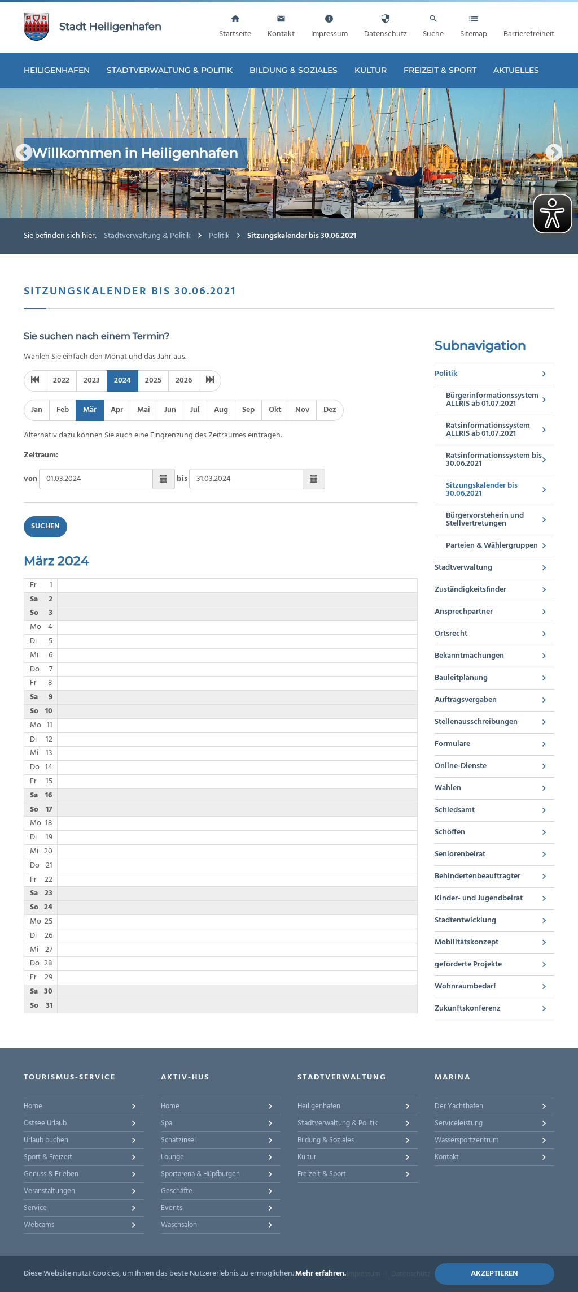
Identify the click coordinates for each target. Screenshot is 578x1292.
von (30, 478)
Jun (170, 410)
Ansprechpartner (464, 611)
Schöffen (450, 832)
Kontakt (447, 1157)
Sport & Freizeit (48, 1157)
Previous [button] (24, 153)
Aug (221, 410)
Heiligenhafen (57, 70)
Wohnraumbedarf (465, 986)
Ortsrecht (451, 633)
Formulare (452, 744)
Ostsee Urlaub (45, 1123)
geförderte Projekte (468, 964)
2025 (153, 380)
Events (171, 1208)
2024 (122, 380)
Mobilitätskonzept (466, 942)
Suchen (45, 526)
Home (33, 1106)
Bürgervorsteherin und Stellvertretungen (485, 519)
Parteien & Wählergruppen (492, 545)
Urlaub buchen (46, 1140)
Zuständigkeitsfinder (470, 589)
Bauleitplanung (461, 677)
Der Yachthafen (459, 1106)
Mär (90, 410)
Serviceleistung (459, 1123)
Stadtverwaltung (463, 567)
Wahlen (448, 788)
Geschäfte (176, 1191)
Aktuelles (516, 70)
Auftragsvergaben (466, 699)
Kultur (370, 70)
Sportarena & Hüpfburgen (200, 1174)
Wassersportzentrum (467, 1140)
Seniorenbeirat (460, 854)
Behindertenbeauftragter (477, 876)
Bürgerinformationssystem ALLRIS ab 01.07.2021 (492, 399)
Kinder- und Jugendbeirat (479, 898)
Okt (275, 410)
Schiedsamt (455, 810)
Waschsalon (179, 1225)
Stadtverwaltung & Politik (170, 70)
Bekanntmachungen (469, 655)
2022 (61, 380)
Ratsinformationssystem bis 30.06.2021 (494, 459)
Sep (248, 410)
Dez (329, 410)
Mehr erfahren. (320, 1273)
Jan (36, 410)
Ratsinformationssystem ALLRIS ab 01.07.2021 (488, 429)
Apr (117, 410)
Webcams (39, 1225)
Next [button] (554, 153)
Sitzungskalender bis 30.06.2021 (482, 489)
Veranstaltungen (49, 1191)
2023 (92, 380)
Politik (219, 235)
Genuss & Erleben (51, 1174)
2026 (184, 380)
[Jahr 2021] (35, 381)
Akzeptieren (494, 1273)
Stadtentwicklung (465, 920)
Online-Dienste (461, 766)
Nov (302, 410)
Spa (166, 1123)
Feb (62, 410)
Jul (195, 410)
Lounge (172, 1157)
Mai (143, 410)
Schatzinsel (178, 1140)
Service (35, 1208)
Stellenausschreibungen (476, 722)
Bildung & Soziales (293, 70)
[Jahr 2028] (210, 381)
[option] (289, 153)
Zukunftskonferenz (468, 1008)
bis (182, 478)
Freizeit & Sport (440, 70)
